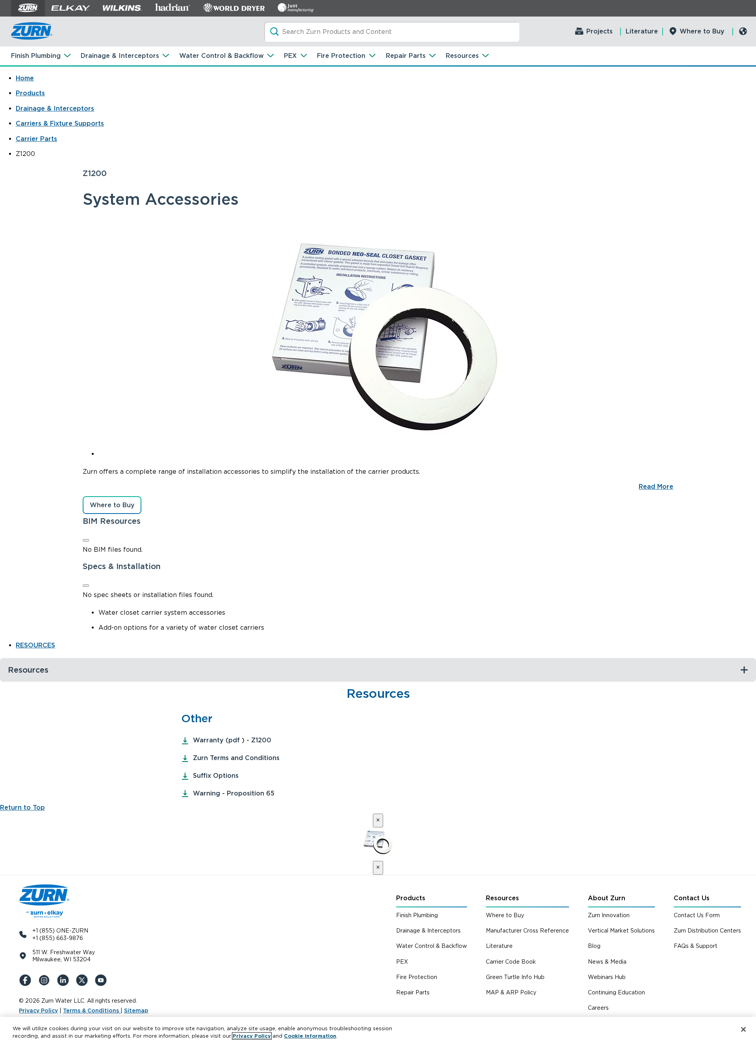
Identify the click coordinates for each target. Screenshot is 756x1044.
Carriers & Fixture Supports (60, 123)
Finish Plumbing (36, 55)
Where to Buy (702, 31)
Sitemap (136, 1010)
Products (30, 93)
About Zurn (606, 898)
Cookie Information (310, 1036)
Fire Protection (341, 55)
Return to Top (22, 807)
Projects (599, 31)
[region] (378, 1030)
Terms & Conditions (91, 1010)
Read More (656, 486)
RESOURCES (35, 645)
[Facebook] (27, 980)
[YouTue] (102, 980)
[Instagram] (46, 980)
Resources (462, 55)
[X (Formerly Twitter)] (83, 980)
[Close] (86, 540)
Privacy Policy (38, 1010)
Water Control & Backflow (221, 55)
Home (25, 78)
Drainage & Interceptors (120, 55)
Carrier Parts (36, 139)
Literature (642, 31)
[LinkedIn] (64, 980)
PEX (290, 55)
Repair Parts (406, 55)
